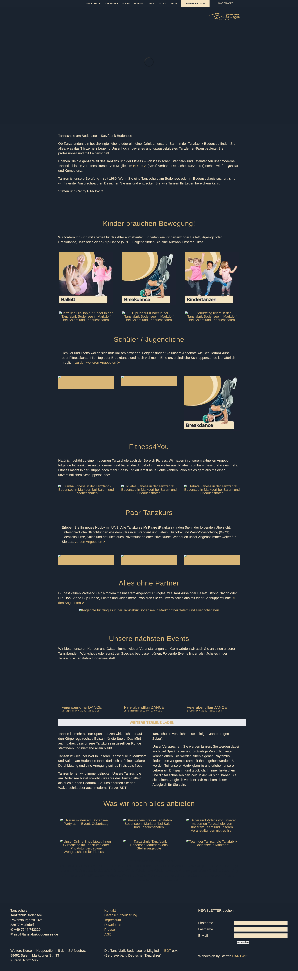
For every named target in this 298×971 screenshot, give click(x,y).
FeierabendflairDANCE (81, 707)
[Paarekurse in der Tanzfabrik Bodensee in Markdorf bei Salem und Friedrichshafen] (86, 556)
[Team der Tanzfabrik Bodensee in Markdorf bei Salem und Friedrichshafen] (212, 841)
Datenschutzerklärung (120, 915)
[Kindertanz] (212, 253)
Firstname (205, 923)
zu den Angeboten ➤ (90, 542)
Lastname (205, 929)
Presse (109, 929)
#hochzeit (156, 861)
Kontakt (110, 910)
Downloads (112, 925)
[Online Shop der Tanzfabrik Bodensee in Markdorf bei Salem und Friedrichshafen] (86, 841)
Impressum (112, 920)
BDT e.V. (140, 166)
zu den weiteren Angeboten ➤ (97, 362)
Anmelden (243, 942)
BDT (167, 951)
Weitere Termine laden (152, 723)
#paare (170, 861)
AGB (108, 934)
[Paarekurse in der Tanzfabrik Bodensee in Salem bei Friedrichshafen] (149, 556)
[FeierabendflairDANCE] (86, 684)
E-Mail (203, 936)
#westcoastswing (136, 861)
